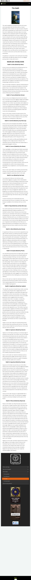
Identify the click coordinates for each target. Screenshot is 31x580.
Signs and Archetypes (7, 469)
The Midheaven (6, 476)
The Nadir (5, 478)
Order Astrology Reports (7, 483)
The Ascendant (6, 474)
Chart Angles (5, 471)
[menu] (29, 3)
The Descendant (7, 481)
